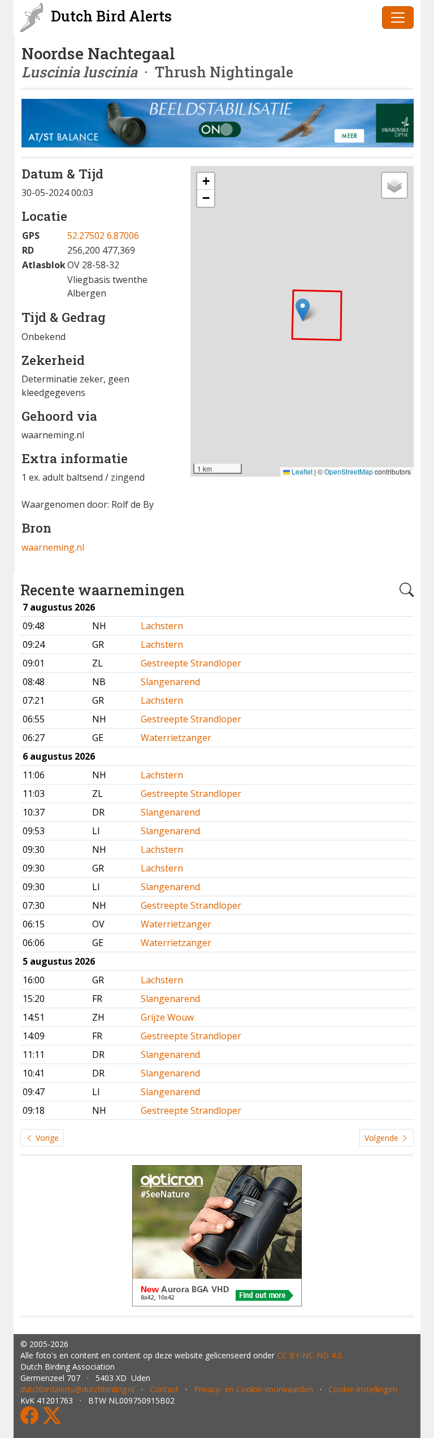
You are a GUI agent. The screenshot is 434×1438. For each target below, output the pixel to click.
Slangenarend (170, 682)
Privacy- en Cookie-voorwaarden (253, 1389)
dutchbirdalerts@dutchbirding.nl (77, 1389)
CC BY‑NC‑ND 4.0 (309, 1355)
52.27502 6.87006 (103, 235)
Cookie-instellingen (362, 1389)
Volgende (382, 1137)
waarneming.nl (52, 547)
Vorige (46, 1137)
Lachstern (162, 626)
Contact (164, 1389)
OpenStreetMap (348, 471)
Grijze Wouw (167, 1017)
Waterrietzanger (176, 737)
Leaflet (301, 471)
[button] (303, 309)
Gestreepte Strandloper (191, 663)
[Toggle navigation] (398, 17)
